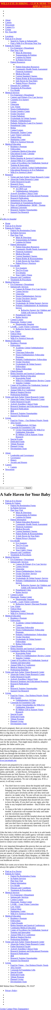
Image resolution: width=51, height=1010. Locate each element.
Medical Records (23, 74)
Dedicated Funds (17, 441)
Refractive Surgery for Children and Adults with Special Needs (36, 311)
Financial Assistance (24, 71)
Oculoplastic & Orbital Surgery (23, 118)
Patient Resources (17, 62)
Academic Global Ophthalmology (30, 348)
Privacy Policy (11, 990)
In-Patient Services (23, 60)
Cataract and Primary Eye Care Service (26, 97)
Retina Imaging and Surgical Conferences (27, 373)
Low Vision (15, 107)
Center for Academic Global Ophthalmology (28, 168)
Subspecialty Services (19, 287)
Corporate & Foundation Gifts (22, 427)
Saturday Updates (23, 383)
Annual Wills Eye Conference (22, 160)
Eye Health (15, 90)
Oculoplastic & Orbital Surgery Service (32, 303)
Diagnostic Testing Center (21, 132)
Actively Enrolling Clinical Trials (24, 193)
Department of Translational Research (26, 203)
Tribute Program (17, 444)
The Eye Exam (22, 270)
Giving (8, 29)
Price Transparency (21, 1009)
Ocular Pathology (17, 116)
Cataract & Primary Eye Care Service (31, 289)
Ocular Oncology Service (26, 298)
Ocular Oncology (17, 114)
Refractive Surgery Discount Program (31, 329)
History (13, 460)
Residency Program (18, 146)
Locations (9, 36)
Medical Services (12, 92)
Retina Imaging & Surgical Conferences (26, 158)
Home (7, 223)
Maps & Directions (23, 53)
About (7, 20)
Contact (9, 1009)
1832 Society (15, 423)
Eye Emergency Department (22, 48)
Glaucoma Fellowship (25, 352)
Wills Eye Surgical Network (22, 142)
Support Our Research (19, 212)
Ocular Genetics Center (20, 111)
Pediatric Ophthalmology (20, 121)
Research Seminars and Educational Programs (29, 196)
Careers (8, 22)
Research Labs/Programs (20, 186)
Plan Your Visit (16, 50)
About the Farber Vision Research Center (27, 399)
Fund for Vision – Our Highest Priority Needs (29, 420)
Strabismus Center (18, 139)
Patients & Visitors (13, 46)
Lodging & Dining (23, 57)
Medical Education (13, 144)
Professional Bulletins (19, 395)
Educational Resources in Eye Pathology (27, 170)
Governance (15, 458)
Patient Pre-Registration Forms (23, 230)
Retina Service (22, 317)
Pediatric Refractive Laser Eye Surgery (26, 123)
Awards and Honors (18, 462)
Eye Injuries (21, 273)
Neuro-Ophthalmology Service (28, 296)
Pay (10, 32)
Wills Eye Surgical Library (21, 172)
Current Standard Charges (26, 76)
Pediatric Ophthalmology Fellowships (31, 359)
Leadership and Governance (22, 455)
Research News (16, 184)
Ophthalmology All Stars (26, 425)
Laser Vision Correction (20, 135)
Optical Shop (15, 137)
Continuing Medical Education (23, 151)
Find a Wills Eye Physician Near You (25, 43)
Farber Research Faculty (20, 182)
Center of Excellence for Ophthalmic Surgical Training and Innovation (29, 386)
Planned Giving (16, 446)
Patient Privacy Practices (26, 83)
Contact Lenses (16, 130)
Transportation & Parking (26, 55)
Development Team (18, 448)
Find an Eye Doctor (13, 39)
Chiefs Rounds (16, 156)
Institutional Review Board (21, 200)
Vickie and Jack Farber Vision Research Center (29, 177)
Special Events (16, 439)
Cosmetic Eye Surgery (19, 100)
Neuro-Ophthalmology (19, 109)
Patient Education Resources (27, 67)
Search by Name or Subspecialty (23, 41)
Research (9, 175)
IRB (12, 411)
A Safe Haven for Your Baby (28, 261)
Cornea (13, 102)
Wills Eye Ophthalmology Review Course (33, 380)
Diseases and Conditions (20, 277)
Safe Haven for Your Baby (27, 81)
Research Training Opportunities (23, 210)
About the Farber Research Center (24, 179)
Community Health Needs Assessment (31, 69)
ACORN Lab (21, 189)
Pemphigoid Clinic (18, 125)
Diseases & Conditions (19, 85)
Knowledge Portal (23, 378)
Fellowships (15, 149)
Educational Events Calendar (22, 153)
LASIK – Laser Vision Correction (24, 327)
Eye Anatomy (21, 268)
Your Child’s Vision (24, 275)
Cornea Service (22, 291)
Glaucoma (14, 104)
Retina (13, 128)
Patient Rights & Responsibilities (29, 78)
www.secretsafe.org (8, 760)
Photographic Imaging (25, 324)
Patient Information (18, 244)
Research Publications (19, 198)
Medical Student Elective (20, 392)
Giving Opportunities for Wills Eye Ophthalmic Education (30, 431)
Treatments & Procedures (20, 88)
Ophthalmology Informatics (27, 191)
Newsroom (9, 25)
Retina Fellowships (24, 369)
